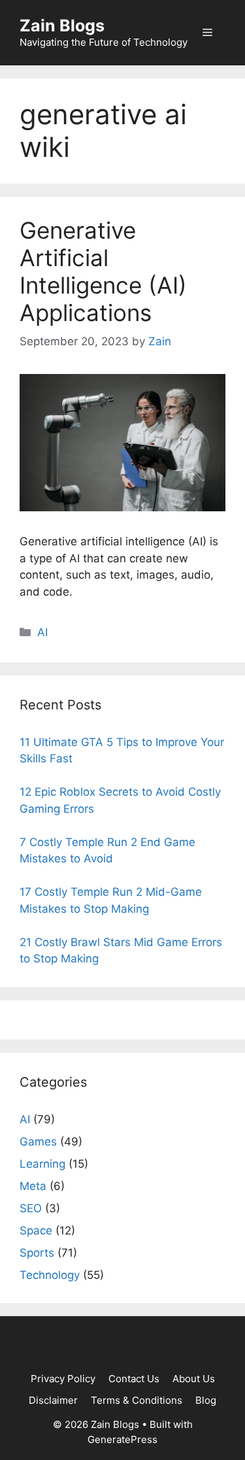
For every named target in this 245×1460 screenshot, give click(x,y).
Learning (42, 1163)
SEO (31, 1208)
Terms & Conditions (136, 1400)
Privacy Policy (63, 1378)
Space (36, 1230)
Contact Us (133, 1378)
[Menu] (207, 32)
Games (38, 1141)
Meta (33, 1186)
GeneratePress (122, 1439)
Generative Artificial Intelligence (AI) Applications (103, 271)
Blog (205, 1400)
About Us (193, 1378)
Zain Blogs (62, 25)
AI (42, 632)
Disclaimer (53, 1400)
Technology (50, 1275)
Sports (37, 1252)
